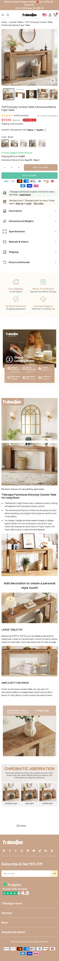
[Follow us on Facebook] (9, 850)
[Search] (7, 14)
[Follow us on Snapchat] (52, 850)
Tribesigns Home (11, 903)
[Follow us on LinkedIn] (46, 850)
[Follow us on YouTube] (34, 850)
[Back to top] (53, 941)
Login (29, 203)
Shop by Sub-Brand (13, 932)
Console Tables (16, 22)
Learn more (25, 195)
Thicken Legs (42, 711)
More (4, 922)
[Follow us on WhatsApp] (3, 850)
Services (6, 913)
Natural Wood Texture (18, 711)
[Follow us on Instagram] (21, 850)
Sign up (19, 203)
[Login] (50, 14)
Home (4, 22)
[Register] (54, 873)
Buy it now (29, 176)
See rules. (39, 203)
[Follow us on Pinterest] (27, 850)
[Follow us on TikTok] (40, 850)
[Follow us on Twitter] (15, 850)
